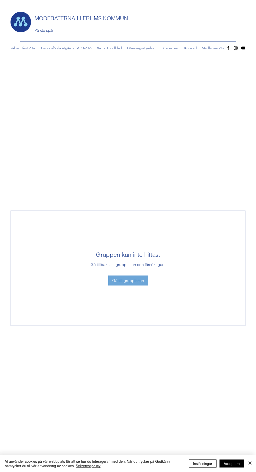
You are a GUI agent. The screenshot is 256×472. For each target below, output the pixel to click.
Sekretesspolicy (88, 465)
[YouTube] (243, 48)
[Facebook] (228, 48)
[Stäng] (250, 463)
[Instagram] (235, 48)
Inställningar (202, 463)
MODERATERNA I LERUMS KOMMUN (81, 18)
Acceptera (232, 463)
